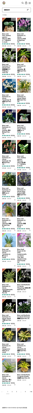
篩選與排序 (7, 10)
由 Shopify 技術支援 (22, 407)
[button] (6, 44)
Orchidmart (13, 407)
